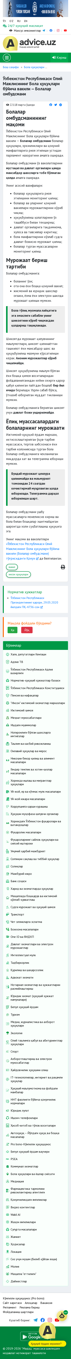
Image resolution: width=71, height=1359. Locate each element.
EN (25, 21)
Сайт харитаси (12, 1303)
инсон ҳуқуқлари (18, 574)
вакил (12, 567)
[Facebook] (50, 105)
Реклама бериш (30, 1307)
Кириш (61, 57)
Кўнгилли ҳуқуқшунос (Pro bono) (23, 1298)
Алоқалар (31, 1303)
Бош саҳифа (11, 67)
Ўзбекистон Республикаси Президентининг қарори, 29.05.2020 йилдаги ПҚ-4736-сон (34, 602)
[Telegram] (60, 105)
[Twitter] (55, 105)
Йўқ (26, 630)
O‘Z (11, 21)
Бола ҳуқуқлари (34, 67)
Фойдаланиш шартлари (18, 1312)
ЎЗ (4, 21)
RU (18, 21)
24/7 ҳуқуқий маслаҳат (11, 25)
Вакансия (46, 1303)
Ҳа (12, 630)
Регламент (9, 1307)
